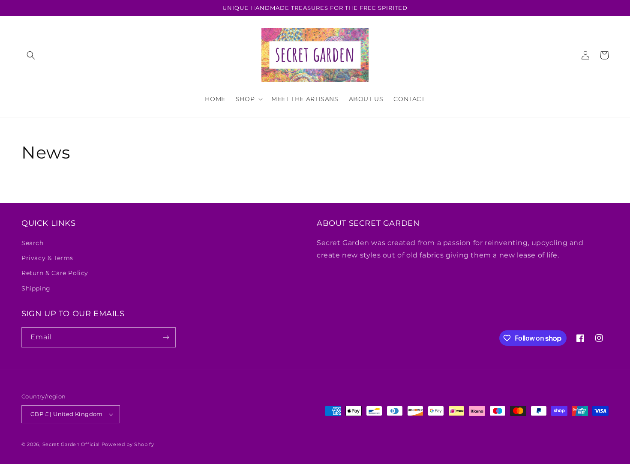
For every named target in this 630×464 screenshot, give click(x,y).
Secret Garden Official (71, 444)
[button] (30, 55)
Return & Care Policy (54, 273)
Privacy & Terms (47, 258)
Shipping (36, 288)
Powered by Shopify (128, 444)
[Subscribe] (165, 337)
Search (32, 243)
